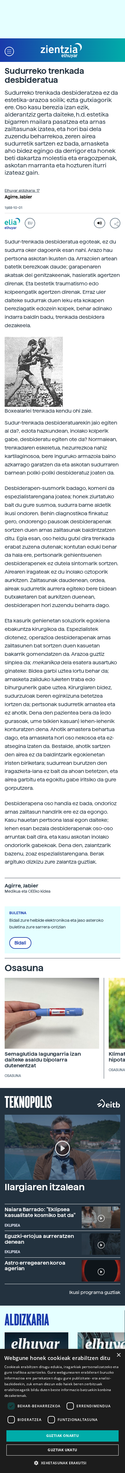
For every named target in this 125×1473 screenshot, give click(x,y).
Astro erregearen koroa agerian (35, 1266)
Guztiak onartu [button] (62, 1435)
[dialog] (62, 1411)
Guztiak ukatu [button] (62, 1449)
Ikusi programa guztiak (94, 1292)
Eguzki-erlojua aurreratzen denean (39, 1239)
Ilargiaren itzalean (45, 1187)
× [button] (118, 1355)
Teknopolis (28, 1101)
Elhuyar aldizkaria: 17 (22, 191)
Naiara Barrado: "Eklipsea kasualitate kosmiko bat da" (40, 1212)
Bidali (20, 943)
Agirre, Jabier (18, 197)
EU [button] (30, 223)
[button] (9, 51)
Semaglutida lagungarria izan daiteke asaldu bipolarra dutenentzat (43, 1059)
